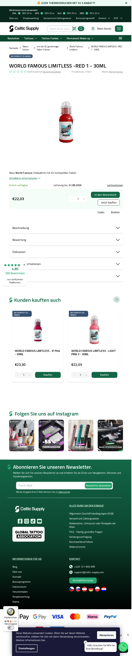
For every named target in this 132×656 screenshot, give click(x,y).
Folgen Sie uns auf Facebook (20, 521)
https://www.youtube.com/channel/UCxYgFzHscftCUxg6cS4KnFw (39, 521)
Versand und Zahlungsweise (57, 18)
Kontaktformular (83, 580)
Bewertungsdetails (52, 71)
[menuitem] (13, 38)
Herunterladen (20, 591)
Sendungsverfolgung (80, 537)
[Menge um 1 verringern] (72, 199)
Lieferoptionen (115, 185)
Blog (14, 566)
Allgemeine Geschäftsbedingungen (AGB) (91, 513)
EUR (116, 18)
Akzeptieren (106, 635)
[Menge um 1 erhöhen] (84, 199)
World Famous (116, 71)
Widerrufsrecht (77, 547)
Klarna (15, 601)
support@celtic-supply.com (89, 572)
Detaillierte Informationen (23, 178)
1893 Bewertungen (15, 272)
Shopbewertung (31, 18)
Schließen (34, 212)
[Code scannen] (74, 28)
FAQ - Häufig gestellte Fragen (85, 532)
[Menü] (16, 608)
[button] (123, 647)
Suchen (81, 28)
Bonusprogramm (21, 581)
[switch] (11, 628)
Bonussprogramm (84, 18)
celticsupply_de (26, 521)
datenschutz (64, 492)
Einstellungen (27, 648)
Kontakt (16, 576)
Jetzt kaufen (108, 202)
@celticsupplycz (33, 521)
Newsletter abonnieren (98, 485)
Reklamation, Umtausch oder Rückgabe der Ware (92, 525)
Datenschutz (19, 586)
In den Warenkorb (105, 195)
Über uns (13, 18)
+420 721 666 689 (84, 566)
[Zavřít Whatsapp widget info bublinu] (85, 642)
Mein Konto (104, 28)
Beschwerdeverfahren (81, 542)
